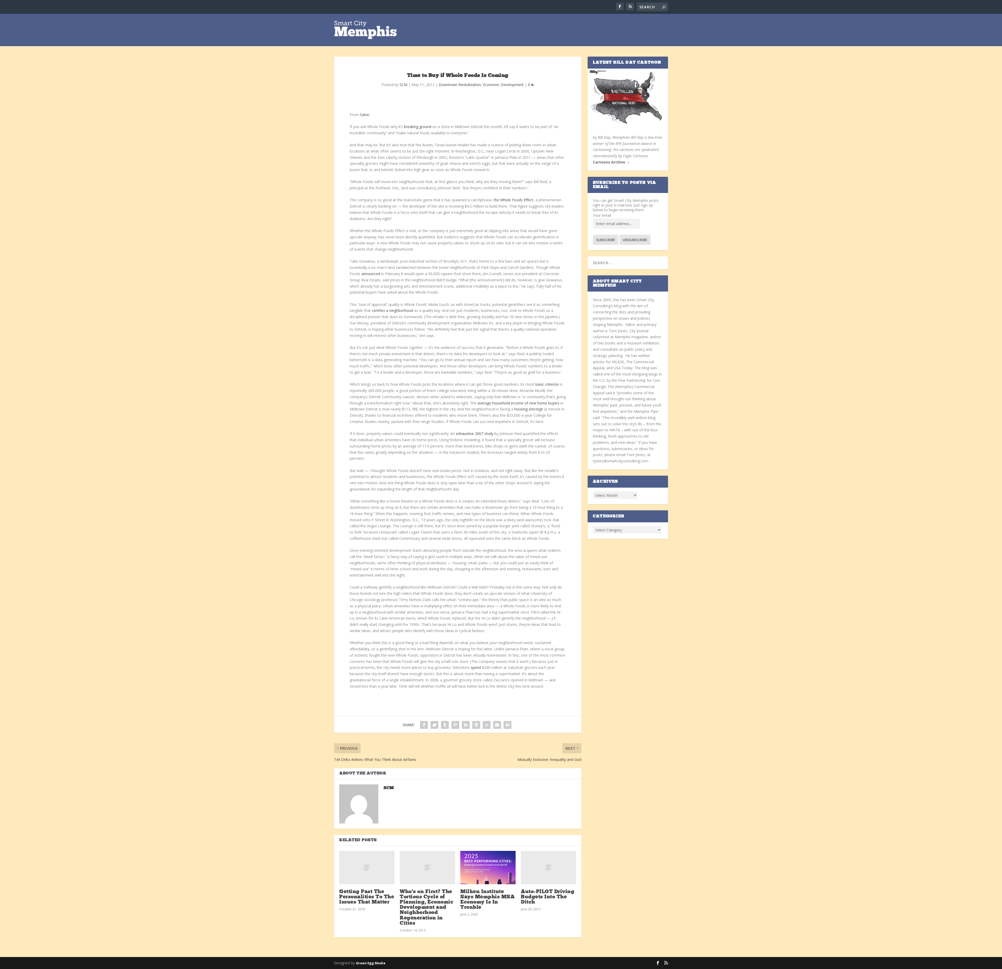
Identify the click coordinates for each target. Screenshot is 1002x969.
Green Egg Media (370, 963)
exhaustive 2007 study (474, 433)
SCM (403, 84)
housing (528, 409)
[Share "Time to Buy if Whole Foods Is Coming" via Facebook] (424, 725)
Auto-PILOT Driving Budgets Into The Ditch (547, 897)
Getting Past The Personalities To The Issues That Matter (366, 897)
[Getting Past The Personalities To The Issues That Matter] (367, 867)
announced (370, 273)
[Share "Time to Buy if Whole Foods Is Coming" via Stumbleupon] (486, 725)
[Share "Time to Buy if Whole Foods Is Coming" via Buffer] (476, 725)
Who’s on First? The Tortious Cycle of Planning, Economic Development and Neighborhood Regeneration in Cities (426, 907)
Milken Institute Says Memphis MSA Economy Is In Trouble (487, 899)
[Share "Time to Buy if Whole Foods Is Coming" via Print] (507, 725)
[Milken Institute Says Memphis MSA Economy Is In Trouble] (488, 867)
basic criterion (547, 384)
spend (476, 667)
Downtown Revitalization (460, 84)
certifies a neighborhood (392, 310)
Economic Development (503, 84)
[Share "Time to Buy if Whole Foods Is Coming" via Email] (497, 725)
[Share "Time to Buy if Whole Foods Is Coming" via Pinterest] (455, 725)
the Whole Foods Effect (513, 199)
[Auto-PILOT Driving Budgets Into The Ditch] (548, 867)
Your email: (602, 215)
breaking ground (417, 126)
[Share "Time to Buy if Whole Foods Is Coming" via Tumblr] (445, 725)
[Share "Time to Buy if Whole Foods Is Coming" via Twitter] (434, 725)
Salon (364, 114)
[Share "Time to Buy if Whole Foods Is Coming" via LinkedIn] (466, 725)
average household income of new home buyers (518, 403)
